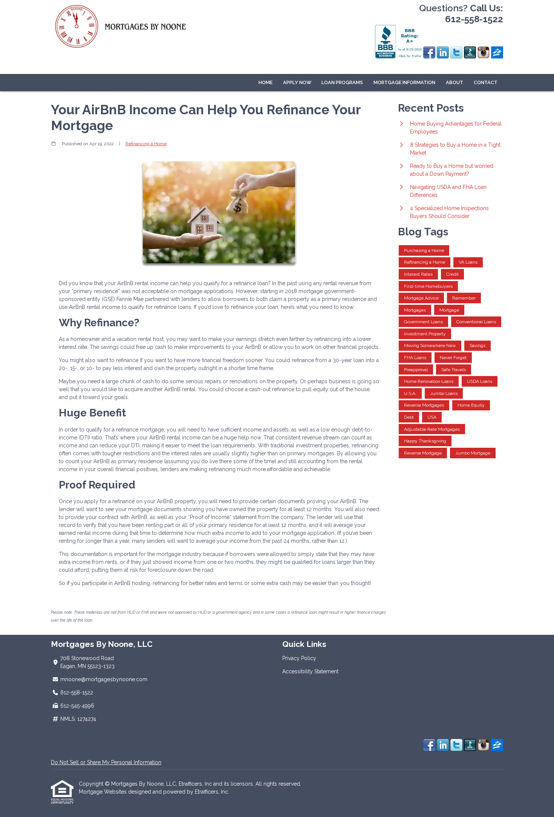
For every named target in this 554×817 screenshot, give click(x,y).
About (454, 82)
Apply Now (297, 82)
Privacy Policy (299, 658)
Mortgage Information (404, 82)
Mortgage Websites (103, 792)
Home (265, 82)
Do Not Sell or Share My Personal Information (106, 762)
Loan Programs (342, 82)
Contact (485, 82)
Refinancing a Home (146, 143)
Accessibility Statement (310, 671)
